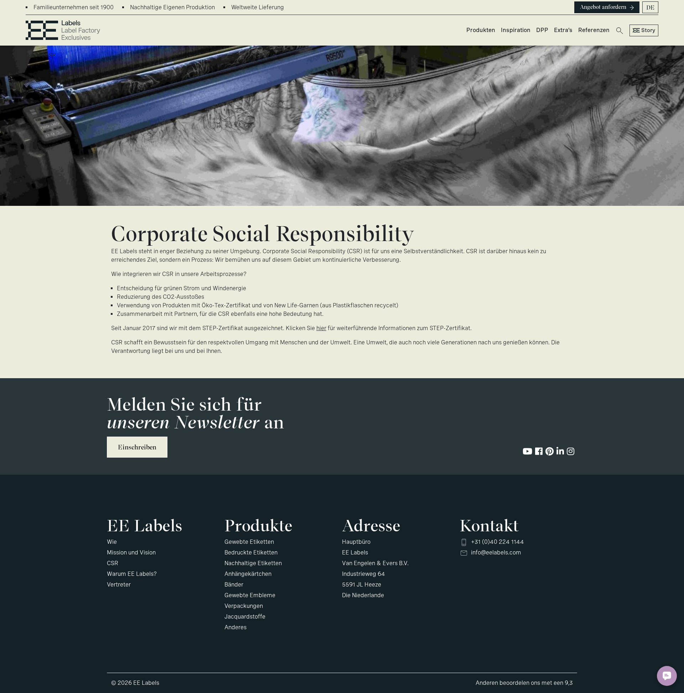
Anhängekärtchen (247, 573)
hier (321, 328)
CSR (112, 563)
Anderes (235, 627)
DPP (542, 30)
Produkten (480, 30)
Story (648, 30)
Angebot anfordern (603, 7)
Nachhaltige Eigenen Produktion (172, 7)
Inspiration (515, 30)
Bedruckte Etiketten (251, 552)
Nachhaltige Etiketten (253, 563)
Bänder (233, 584)
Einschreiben (137, 447)
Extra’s (563, 30)
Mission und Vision (131, 552)
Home (33, 55)
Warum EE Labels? (132, 573)
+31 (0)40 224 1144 (497, 541)
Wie (112, 541)
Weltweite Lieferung (257, 7)
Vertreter (119, 584)
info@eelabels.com (496, 552)
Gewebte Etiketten (249, 541)
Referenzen (594, 30)
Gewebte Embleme (249, 595)
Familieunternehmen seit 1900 (73, 7)
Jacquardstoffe (244, 616)
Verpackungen (243, 606)
